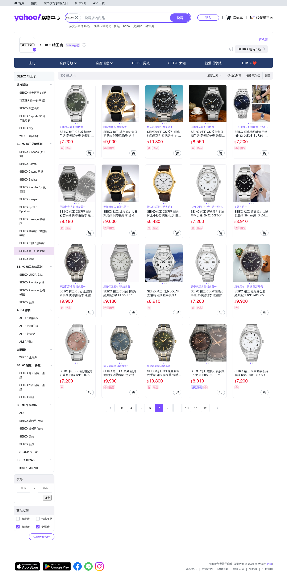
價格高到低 (253, 75)
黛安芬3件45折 (79, 25)
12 (205, 407)
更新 (269, 564)
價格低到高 (234, 75)
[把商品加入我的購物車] (90, 153)
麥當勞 (149, 25)
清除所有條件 (41, 537)
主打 (32, 62)
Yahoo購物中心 (37, 18)
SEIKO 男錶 (141, 62)
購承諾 (263, 39)
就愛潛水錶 (213, 62)
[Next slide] (92, 103)
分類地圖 (267, 569)
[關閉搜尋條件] (76, 17)
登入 (208, 17)
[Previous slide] (60, 103)
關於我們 (207, 569)
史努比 (137, 25)
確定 (47, 498)
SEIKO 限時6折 (249, 49)
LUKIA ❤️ (249, 62)
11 (196, 407)
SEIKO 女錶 (177, 62)
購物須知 (222, 569)
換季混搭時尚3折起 (107, 25)
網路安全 (238, 569)
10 (187, 407)
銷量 (267, 75)
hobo (126, 25)
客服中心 (191, 569)
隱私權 (253, 569)
